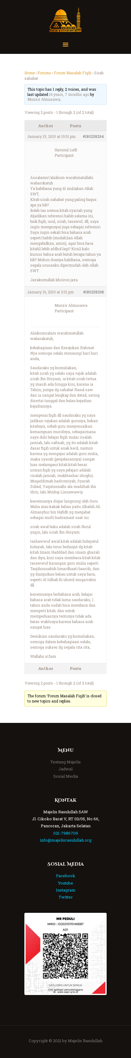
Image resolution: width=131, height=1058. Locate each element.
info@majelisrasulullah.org (65, 840)
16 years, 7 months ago (69, 94)
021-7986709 (65, 833)
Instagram (66, 890)
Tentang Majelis (65, 762)
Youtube (65, 883)
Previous (35, 954)
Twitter (65, 897)
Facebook (65, 875)
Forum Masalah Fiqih (72, 72)
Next (96, 954)
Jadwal (65, 769)
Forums (44, 72)
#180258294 (93, 136)
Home (29, 72)
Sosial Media (65, 776)
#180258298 (93, 291)
